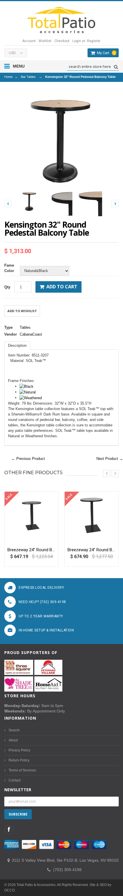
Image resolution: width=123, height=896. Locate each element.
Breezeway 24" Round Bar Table (92, 549)
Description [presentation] (17, 345)
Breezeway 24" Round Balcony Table (31, 549)
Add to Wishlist (22, 311)
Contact (15, 780)
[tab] (17, 345)
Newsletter (17, 789)
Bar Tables (28, 76)
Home (8, 76)
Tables (25, 327)
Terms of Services (22, 770)
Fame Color (9, 268)
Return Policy (19, 760)
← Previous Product (28, 458)
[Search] (115, 67)
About (13, 740)
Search (14, 730)
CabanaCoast (31, 334)
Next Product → (109, 458)
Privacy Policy (19, 750)
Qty (7, 287)
